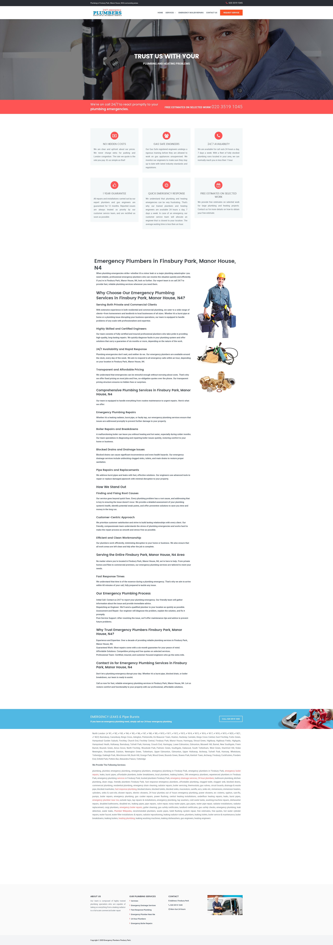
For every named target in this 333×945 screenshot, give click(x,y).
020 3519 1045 (236, 3)
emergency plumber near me (105, 800)
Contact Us (211, 12)
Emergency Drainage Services (143, 905)
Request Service (231, 12)
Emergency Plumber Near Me (143, 914)
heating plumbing (127, 818)
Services (169, 12)
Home (160, 12)
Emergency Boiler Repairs (191, 12)
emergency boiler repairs (131, 807)
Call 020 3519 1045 (231, 719)
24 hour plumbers (206, 778)
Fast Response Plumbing (141, 910)
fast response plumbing (126, 789)
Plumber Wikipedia (123, 810)
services (121, 778)
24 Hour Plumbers (138, 919)
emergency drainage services (183, 778)
